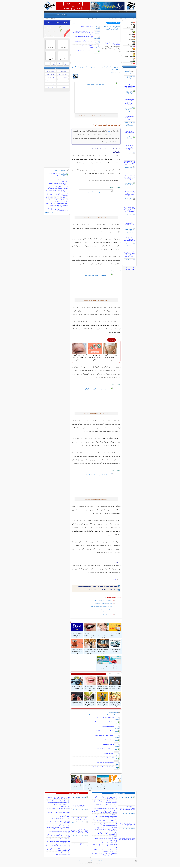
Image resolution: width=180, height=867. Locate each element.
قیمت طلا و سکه (62, 74)
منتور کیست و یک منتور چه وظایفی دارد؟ (104, 730)
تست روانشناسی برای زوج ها (106, 611)
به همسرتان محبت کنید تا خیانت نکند (105, 748)
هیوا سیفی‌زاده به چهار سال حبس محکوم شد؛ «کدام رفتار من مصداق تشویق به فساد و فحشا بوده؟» (58, 801)
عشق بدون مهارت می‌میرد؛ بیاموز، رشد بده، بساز (129, 132)
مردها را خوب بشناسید (108, 744)
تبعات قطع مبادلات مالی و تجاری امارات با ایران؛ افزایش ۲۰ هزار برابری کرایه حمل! (127, 824)
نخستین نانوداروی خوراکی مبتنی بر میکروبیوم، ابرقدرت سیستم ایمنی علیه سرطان (57, 200)
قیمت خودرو (63, 71)
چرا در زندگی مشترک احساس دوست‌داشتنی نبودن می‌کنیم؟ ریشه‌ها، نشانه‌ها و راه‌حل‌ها (129, 209)
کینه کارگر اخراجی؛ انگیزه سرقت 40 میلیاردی (57, 197)
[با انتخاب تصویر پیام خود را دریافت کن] (96, 285)
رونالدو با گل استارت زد (64, 816)
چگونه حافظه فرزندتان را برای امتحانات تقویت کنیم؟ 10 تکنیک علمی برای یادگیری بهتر (129, 254)
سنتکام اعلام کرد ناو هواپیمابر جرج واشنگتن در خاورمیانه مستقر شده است (127, 839)
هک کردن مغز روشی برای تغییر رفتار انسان (103, 766)
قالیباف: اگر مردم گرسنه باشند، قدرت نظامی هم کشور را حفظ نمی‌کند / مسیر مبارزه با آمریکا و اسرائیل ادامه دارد (105, 829)
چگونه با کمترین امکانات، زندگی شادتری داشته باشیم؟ (129, 86)
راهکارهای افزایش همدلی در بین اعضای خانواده (129, 118)
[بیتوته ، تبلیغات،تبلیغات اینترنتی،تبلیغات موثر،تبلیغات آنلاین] (73, 6)
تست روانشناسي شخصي (107, 609)
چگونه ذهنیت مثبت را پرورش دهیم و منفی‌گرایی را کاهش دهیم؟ (129, 147)
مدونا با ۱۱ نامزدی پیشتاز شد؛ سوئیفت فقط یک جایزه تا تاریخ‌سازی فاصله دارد (59, 805)
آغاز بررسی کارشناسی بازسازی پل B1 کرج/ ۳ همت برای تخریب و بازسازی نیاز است (105, 850)
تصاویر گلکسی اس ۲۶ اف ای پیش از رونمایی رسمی (58, 838)
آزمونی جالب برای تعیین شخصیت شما (104, 603)
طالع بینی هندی (66, 63)
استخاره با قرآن (63, 59)
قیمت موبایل (63, 80)
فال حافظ (63, 47)
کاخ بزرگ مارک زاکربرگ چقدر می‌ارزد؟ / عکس (53, 174)
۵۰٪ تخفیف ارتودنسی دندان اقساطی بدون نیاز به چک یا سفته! (102, 589)
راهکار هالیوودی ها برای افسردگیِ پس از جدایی (103, 721)
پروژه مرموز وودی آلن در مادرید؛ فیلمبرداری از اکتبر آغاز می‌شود (80, 806)
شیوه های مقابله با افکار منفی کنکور (105, 762)
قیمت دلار (64, 77)
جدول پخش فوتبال (50, 80)
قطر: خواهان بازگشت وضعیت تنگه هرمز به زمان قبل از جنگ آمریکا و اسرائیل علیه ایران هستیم (105, 837)
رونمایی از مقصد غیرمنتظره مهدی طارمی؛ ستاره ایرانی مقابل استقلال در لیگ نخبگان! (58, 828)
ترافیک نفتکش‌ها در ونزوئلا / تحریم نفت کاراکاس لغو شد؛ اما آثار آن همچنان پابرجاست (104, 811)
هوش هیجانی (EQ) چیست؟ (107, 739)
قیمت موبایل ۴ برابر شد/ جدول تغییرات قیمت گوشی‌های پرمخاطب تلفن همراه (106, 841)
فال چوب (60, 63)
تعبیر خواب (47, 63)
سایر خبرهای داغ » (49, 212)
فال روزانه (50, 59)
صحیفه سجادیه (51, 87)
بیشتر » (73, 23)
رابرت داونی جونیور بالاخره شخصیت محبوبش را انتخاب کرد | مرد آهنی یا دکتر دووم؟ (59, 797)
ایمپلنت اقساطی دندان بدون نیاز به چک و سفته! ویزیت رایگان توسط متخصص (98, 586)
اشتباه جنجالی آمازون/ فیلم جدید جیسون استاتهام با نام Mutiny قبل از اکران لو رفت (58, 187)
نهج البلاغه (52, 83)
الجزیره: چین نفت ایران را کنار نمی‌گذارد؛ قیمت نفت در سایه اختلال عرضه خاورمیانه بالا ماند (104, 854)
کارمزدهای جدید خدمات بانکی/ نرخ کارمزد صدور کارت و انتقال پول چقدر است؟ (105, 824)
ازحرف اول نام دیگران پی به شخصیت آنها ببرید (102, 606)
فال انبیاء (50, 47)
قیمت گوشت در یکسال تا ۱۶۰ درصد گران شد (57, 203)
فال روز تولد (54, 63)
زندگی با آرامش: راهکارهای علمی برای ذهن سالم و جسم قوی (129, 224)
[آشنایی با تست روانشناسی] (96, 202)
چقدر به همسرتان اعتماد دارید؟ (86, 26)
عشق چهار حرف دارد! (109, 753)
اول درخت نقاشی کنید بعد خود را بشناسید (103, 600)
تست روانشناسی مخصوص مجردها (105, 614)
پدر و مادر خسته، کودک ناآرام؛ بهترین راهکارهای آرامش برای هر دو (129, 163)
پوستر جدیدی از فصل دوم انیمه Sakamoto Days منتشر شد (81, 844)
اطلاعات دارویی (50, 71)
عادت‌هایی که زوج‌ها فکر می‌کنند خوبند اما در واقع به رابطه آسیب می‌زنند (129, 193)
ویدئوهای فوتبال (50, 74)
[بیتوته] (49, 9)
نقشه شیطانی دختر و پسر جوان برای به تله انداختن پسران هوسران (58, 209)
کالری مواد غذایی (50, 77)
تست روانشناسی (125, 18)
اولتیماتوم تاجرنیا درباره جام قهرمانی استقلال (59, 818)
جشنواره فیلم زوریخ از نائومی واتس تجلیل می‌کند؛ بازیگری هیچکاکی (80, 818)
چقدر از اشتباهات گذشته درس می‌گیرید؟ (83, 41)
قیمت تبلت (64, 83)
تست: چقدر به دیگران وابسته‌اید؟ (85, 50)
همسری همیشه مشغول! (108, 726)
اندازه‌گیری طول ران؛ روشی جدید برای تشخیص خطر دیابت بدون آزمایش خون (59, 853)
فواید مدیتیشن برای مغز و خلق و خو (105, 717)
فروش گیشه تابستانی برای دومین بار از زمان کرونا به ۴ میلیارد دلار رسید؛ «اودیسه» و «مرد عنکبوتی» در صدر (79, 831)
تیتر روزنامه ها (63, 87)
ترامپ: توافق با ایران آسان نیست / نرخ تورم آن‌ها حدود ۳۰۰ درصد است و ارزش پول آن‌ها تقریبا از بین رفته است (126, 808)
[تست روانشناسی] (96, 98)
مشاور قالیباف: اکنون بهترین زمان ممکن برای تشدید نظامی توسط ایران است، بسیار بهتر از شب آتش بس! (104, 846)
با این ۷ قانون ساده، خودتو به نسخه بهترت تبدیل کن (129, 269)
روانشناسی (133, 18)
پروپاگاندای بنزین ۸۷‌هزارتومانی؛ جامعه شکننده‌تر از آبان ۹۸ (59, 206)
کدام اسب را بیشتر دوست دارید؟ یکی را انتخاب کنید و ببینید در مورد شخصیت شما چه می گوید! (83, 32)
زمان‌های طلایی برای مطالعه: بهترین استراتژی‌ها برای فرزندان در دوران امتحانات (129, 102)
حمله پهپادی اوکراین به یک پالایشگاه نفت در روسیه (105, 808)
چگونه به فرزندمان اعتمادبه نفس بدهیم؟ (104, 735)
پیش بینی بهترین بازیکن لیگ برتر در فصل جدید (59, 825)
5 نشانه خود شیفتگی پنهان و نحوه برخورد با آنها (103, 757)
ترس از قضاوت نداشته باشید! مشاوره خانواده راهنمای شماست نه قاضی (129, 177)
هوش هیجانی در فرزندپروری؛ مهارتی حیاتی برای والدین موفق (129, 239)
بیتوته (109, 131)
